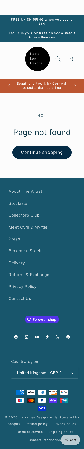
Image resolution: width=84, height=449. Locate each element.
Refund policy (37, 424)
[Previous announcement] (9, 85)
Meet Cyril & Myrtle (28, 227)
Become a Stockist (27, 250)
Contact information (45, 440)
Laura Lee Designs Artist (39, 417)
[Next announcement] (75, 85)
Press (14, 239)
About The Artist (25, 191)
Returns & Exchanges (30, 274)
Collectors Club (24, 215)
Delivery (17, 262)
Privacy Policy (23, 286)
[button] (11, 59)
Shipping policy (60, 432)
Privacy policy (64, 424)
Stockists (18, 203)
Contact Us (20, 298)
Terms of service (29, 432)
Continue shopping (42, 152)
